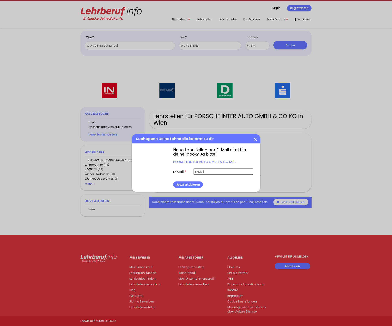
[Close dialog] (255, 139)
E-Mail (179, 171)
